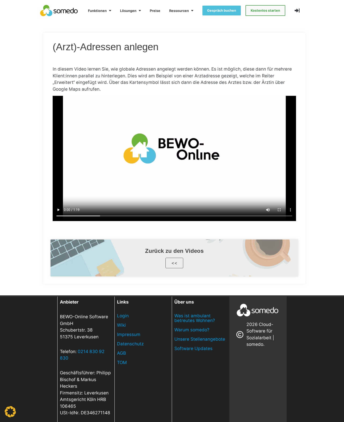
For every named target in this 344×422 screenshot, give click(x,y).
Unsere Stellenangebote (199, 339)
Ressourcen (179, 11)
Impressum (128, 334)
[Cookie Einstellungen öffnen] (10, 415)
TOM (122, 362)
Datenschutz (130, 344)
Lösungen (128, 11)
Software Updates (193, 348)
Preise (155, 11)
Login (123, 315)
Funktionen (97, 11)
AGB (121, 353)
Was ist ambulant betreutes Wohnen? (194, 318)
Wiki (121, 325)
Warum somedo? (191, 330)
